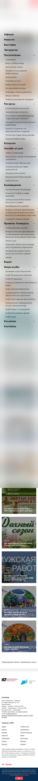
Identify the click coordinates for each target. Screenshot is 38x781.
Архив (8, 257)
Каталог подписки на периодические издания (17, 129)
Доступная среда (14, 67)
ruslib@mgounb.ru (11, 713)
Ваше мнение (12, 95)
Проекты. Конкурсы (16, 223)
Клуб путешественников (17, 289)
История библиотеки (16, 88)
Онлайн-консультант (16, 173)
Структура (11, 59)
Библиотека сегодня (15, 84)
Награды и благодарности (19, 92)
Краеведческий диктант (17, 206)
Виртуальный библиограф (18, 177)
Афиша (9, 34)
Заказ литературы (14, 153)
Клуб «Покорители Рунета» (19, 275)
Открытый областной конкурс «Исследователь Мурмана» (20, 245)
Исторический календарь (18, 189)
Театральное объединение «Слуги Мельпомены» (19, 304)
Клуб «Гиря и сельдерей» (18, 309)
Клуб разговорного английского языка (21, 283)
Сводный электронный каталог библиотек (20, 123)
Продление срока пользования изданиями (21, 157)
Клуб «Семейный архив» (17, 313)
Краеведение (12, 184)
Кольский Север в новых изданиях (17, 194)
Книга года (11, 240)
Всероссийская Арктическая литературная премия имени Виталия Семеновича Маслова (21, 234)
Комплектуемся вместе (17, 108)
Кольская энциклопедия (17, 219)
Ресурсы (9, 103)
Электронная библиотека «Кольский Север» (18, 200)
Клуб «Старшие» (14, 279)
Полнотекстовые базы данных (20, 135)
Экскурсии (11, 49)
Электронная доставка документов (17, 168)
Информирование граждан (20, 99)
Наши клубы (11, 266)
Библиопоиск (12, 180)
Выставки (10, 44)
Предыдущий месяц (10, 662)
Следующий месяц (28, 662)
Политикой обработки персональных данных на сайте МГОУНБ (19, 773)
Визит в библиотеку (15, 63)
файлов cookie (24, 775)
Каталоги (10, 143)
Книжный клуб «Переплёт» (18, 271)
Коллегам (10, 321)
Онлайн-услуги (13, 148)
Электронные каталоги (17, 112)
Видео (8, 261)
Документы (11, 77)
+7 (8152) (21, 712)
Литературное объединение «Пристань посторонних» (20, 294)
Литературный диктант (17, 228)
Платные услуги (13, 81)
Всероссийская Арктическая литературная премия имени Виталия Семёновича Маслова (21, 212)
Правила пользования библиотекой (16, 72)
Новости (9, 39)
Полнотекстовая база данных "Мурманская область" (20, 117)
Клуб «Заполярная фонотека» (20, 299)
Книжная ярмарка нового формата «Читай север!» (18, 252)
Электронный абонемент (18, 163)
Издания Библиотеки (15, 139)
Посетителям (12, 55)
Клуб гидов (11, 316)
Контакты (10, 326)
